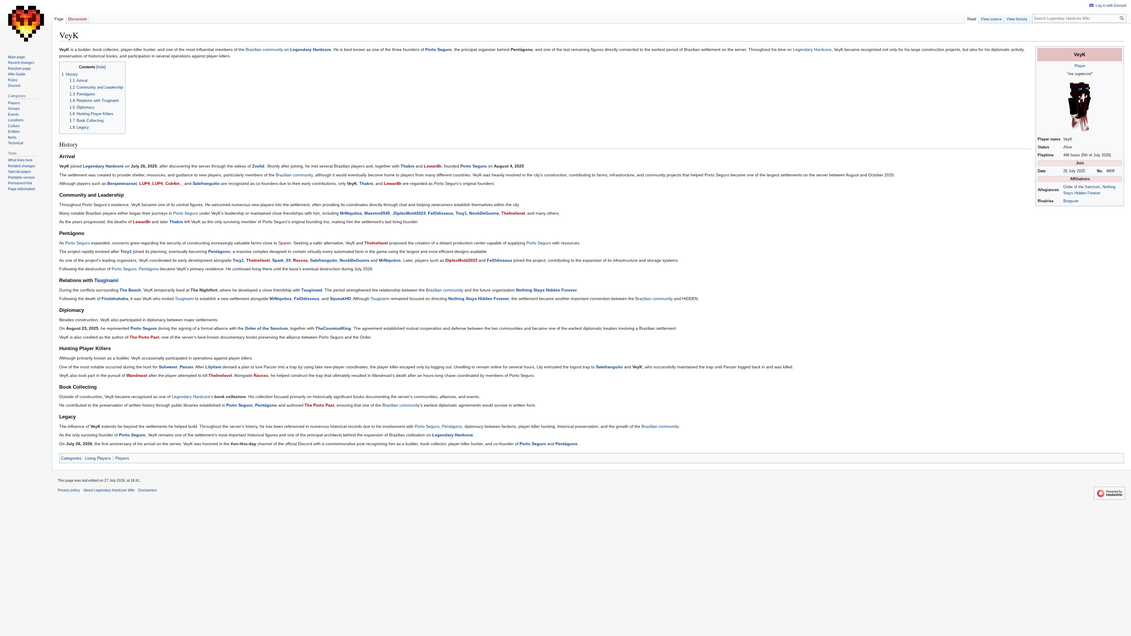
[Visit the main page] (25, 23)
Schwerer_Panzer (176, 367)
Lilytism (213, 367)
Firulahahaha (115, 298)
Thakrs (407, 166)
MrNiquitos (351, 213)
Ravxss (300, 260)
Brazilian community (264, 49)
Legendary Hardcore (310, 49)
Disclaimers (147, 490)
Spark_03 (281, 260)
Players (122, 458)
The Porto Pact (144, 337)
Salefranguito (206, 183)
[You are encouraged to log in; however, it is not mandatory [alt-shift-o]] (1107, 6)
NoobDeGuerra (484, 213)
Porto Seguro (438, 49)
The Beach (130, 290)
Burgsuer (1071, 201)
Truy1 (461, 213)
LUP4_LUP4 (151, 183)
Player (1079, 66)
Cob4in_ (173, 183)
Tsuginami (106, 280)
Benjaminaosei (122, 183)
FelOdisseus (440, 213)
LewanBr (433, 166)
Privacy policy (69, 490)
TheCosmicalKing (333, 328)
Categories (71, 458)
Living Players (98, 458)
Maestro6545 (377, 213)
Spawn (284, 243)
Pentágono (219, 251)
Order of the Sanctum (1081, 187)
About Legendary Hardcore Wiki (109, 490)
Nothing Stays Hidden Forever (546, 290)
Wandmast (136, 375)
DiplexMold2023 (461, 260)
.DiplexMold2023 (409, 213)
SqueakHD (340, 298)
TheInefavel (513, 213)
